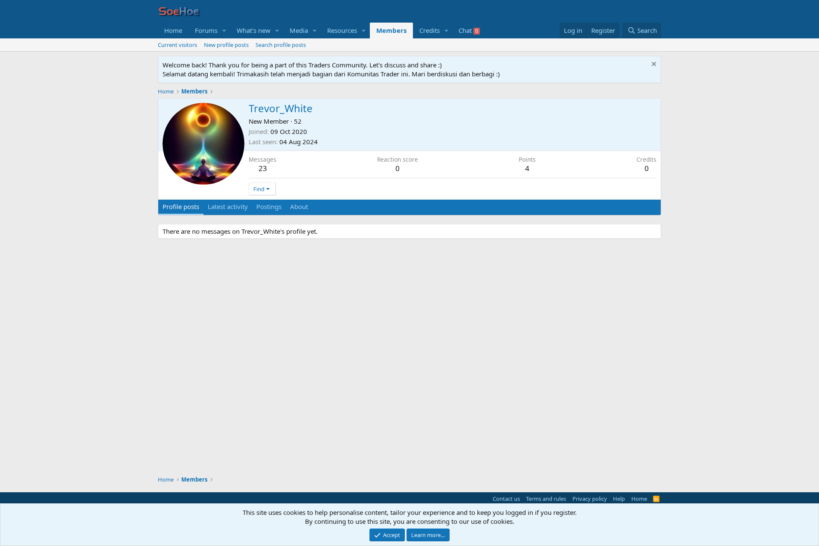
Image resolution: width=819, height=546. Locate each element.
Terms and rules (546, 498)
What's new (253, 30)
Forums (206, 30)
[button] (224, 30)
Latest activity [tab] (228, 206)
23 (262, 168)
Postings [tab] (269, 206)
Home (173, 30)
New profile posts (226, 45)
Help (619, 498)
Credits (429, 30)
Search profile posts (281, 45)
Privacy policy (589, 498)
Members (391, 30)
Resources (342, 30)
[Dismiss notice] (652, 65)
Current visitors (177, 45)
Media (299, 30)
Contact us (506, 498)
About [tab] (299, 206)
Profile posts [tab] (181, 206)
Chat (468, 30)
